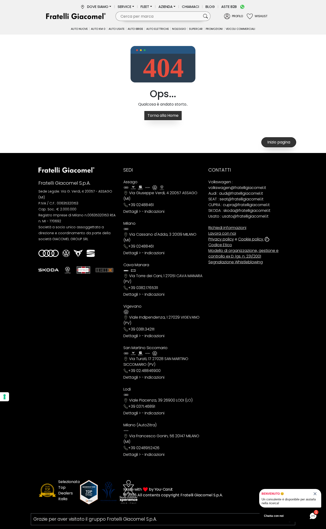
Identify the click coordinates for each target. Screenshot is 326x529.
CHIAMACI (190, 6)
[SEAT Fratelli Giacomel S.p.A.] (91, 253)
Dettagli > (132, 211)
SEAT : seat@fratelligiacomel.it (235, 199)
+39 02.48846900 (144, 370)
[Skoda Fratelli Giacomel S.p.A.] (48, 270)
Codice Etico (220, 245)
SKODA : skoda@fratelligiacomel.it (239, 210)
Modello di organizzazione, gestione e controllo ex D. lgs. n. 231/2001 (243, 253)
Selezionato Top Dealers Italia (69, 490)
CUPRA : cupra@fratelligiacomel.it (239, 205)
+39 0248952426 (143, 448)
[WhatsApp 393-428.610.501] (242, 6)
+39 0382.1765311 (143, 287)
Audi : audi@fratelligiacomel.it (235, 193)
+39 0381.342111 (141, 329)
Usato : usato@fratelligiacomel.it (238, 216)
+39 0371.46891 (141, 406)
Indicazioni (154, 211)
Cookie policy (251, 239)
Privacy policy (221, 239)
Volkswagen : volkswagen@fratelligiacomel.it (237, 184)
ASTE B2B (229, 6)
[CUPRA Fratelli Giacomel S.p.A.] (78, 253)
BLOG (210, 6)
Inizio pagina (278, 142)
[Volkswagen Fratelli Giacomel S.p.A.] (66, 253)
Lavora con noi (222, 233)
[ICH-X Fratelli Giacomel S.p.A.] (104, 270)
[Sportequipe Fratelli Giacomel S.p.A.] (83, 270)
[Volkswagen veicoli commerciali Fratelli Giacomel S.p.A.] (68, 270)
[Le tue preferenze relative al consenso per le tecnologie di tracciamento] (4, 396)
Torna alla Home (163, 115)
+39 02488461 (141, 205)
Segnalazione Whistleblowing (235, 262)
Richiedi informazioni (227, 227)
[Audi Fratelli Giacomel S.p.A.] (48, 253)
